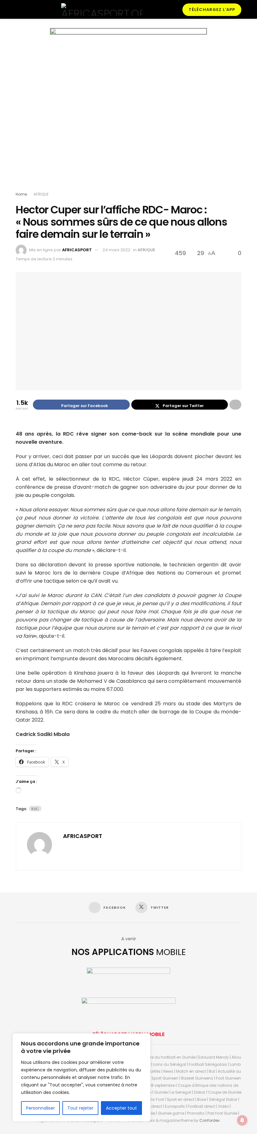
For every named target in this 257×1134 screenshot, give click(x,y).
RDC (35, 808)
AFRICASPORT (77, 250)
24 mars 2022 (116, 250)
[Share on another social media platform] (235, 405)
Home (21, 194)
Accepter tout (121, 1108)
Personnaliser (40, 1108)
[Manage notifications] (242, 1120)
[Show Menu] (18, 9)
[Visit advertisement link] (128, 111)
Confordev (209, 1120)
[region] (81, 1077)
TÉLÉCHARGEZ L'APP (212, 10)
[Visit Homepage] (102, 9)
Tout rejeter (80, 1108)
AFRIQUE (41, 194)
